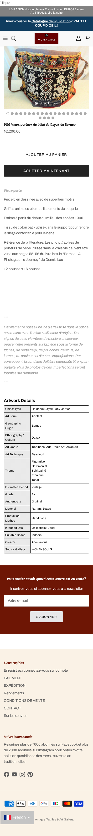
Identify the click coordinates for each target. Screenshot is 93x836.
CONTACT (12, 708)
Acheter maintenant (46, 171)
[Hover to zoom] (46, 77)
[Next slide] (84, 75)
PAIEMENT (13, 678)
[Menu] (5, 38)
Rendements (14, 693)
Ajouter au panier (46, 154)
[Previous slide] (8, 75)
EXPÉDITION (15, 685)
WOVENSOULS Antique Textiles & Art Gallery (43, 819)
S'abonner (46, 617)
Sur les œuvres (15, 716)
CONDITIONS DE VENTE (24, 700)
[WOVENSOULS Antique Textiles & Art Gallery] (46, 38)
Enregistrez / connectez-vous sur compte (36, 670)
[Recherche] (15, 38)
